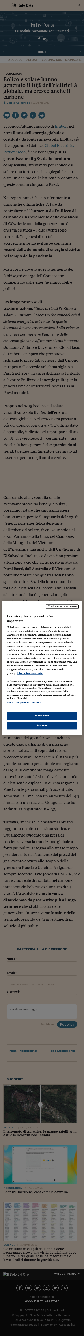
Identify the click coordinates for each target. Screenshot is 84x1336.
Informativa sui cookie (30, 673)
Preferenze (42, 715)
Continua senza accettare (62, 606)
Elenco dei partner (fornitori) (24, 702)
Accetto (42, 725)
